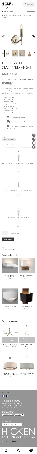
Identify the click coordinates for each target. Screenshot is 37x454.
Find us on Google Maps (12, 415)
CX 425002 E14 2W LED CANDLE (18, 218)
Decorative (15, 15)
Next (35, 53)
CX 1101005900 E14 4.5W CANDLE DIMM (18, 190)
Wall (10, 15)
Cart (28, 448)
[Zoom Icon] (18, 48)
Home (5, 15)
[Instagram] (7, 396)
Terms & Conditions (12, 441)
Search (18, 450)
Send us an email (9, 424)
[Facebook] (3, 396)
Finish (4, 137)
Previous (3, 53)
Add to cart (15, 233)
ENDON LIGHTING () (20, 79)
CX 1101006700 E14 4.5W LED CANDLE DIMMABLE (18, 163)
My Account (6, 450)
